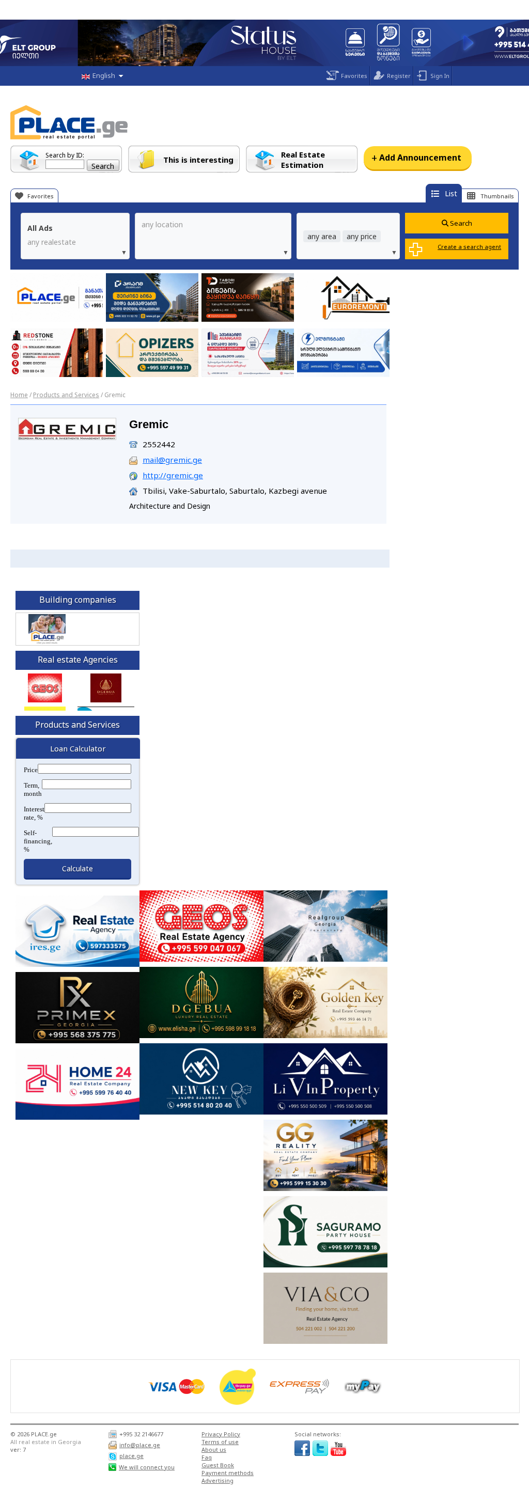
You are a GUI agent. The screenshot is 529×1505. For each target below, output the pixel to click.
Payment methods (227, 1473)
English (103, 75)
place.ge (131, 1456)
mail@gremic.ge (172, 459)
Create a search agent (469, 246)
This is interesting (198, 159)
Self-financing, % (38, 841)
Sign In (439, 76)
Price (31, 770)
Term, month (33, 789)
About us (213, 1449)
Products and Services (66, 394)
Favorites (354, 76)
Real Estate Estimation (303, 159)
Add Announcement (416, 158)
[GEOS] (45, 687)
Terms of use (220, 1442)
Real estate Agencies (78, 659)
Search (460, 223)
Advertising (217, 1480)
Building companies (77, 599)
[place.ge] (47, 643)
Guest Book (217, 1465)
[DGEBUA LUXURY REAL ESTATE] (105, 687)
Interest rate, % (34, 813)
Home (19, 394)
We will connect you (147, 1467)
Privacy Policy (220, 1434)
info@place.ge (139, 1445)
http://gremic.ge (173, 475)
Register (399, 76)
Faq (206, 1457)
